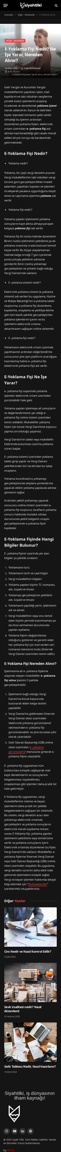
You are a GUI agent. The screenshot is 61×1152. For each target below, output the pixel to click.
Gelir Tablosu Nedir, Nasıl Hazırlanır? (30, 1066)
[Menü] (5, 5)
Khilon (11, 1150)
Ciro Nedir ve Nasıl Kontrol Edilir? (27, 951)
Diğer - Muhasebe (15, 40)
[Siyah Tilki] (30, 5)
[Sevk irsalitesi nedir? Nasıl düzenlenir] (30, 982)
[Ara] (56, 5)
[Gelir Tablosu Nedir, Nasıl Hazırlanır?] (30, 1042)
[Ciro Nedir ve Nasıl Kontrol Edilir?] (30, 927)
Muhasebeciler (37, 884)
